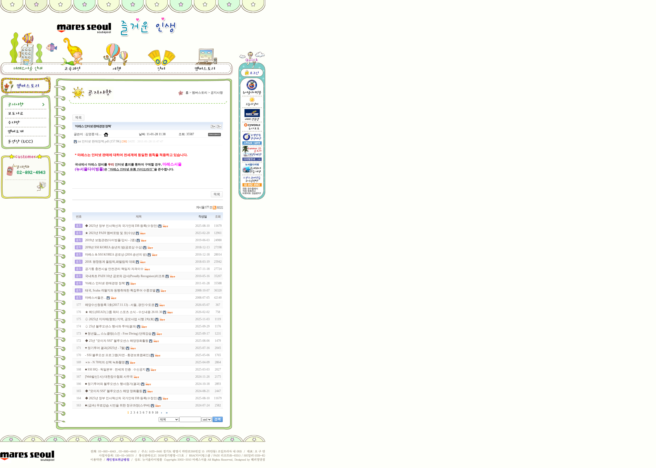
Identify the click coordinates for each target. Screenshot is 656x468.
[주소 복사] (214, 134)
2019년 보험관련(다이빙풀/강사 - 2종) (110, 240)
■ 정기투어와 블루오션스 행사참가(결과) (112, 384)
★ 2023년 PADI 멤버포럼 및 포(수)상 (110, 233)
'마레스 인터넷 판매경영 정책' (105, 283)
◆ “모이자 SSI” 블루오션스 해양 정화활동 (113, 391)
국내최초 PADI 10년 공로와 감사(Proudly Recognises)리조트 (125, 276)
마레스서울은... (95, 297)
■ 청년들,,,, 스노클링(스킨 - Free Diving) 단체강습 (118, 333)
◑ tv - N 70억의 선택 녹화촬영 (105, 362)
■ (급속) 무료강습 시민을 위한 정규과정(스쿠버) (117, 405)
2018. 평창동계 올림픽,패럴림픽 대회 (110, 262)
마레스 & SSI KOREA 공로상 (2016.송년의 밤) (116, 254)
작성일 (202, 216)
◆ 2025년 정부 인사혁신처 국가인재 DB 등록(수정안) (121, 226)
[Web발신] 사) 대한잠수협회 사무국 (109, 376)
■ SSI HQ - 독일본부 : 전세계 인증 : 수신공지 (115, 369)
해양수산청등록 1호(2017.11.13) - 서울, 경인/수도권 (119, 305)
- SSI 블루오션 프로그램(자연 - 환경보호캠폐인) (117, 355)
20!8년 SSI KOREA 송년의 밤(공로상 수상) (113, 247)
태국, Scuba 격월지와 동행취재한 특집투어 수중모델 (120, 290)
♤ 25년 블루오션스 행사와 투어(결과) (110, 326)
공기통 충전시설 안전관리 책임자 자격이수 (114, 269)
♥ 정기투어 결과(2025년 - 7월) (105, 348)
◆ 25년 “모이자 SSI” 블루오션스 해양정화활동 (116, 341)
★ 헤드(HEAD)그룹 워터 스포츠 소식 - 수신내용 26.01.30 (123, 312)
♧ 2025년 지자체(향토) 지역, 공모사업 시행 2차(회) (120, 319)
